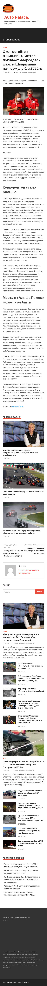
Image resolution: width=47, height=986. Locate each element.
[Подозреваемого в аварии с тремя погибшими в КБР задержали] (9, 798)
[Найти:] (23, 591)
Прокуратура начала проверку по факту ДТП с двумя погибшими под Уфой (30, 805)
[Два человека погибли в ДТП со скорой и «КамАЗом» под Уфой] (9, 849)
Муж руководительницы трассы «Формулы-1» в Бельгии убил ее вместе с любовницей (20, 452)
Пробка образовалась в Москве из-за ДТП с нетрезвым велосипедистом (30, 818)
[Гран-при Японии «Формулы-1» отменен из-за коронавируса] (23, 489)
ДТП (4, 758)
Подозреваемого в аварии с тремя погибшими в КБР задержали (30, 793)
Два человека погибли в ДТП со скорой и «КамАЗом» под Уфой (30, 843)
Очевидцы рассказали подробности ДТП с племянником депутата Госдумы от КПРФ (23, 764)
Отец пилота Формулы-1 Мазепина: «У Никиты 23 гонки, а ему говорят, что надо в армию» (30, 719)
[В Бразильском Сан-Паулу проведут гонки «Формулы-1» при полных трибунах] (23, 528)
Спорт (5, 47)
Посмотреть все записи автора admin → (29, 571)
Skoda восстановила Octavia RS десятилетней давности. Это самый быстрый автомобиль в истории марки (22, 879)
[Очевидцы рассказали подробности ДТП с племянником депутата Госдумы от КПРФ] (23, 756)
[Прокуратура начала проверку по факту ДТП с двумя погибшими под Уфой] (9, 811)
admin (16, 72)
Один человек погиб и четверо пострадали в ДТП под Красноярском (29, 830)
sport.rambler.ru (17, 406)
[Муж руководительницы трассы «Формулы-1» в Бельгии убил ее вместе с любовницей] (23, 447)
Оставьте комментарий (28, 72)
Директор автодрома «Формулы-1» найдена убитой (31, 690)
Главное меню (12, 40)
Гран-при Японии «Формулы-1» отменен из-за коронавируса (30, 665)
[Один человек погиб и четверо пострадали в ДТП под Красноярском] (9, 836)
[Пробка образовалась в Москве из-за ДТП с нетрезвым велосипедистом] (9, 823)
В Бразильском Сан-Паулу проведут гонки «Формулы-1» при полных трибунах (21, 531)
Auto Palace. (16, 17)
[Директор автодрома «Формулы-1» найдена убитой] (9, 696)
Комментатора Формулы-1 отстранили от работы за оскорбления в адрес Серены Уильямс (29, 704)
